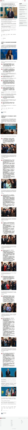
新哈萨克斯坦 (14, 34)
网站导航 (22, 421)
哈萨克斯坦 (8, 34)
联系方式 (22, 422)
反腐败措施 (12, 424)
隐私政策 (11, 422)
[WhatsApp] (3, 35)
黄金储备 (4, 34)
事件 (0, 421)
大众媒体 (11, 34)
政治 (0, 422)
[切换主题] (25, 0)
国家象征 (11, 423)
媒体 (6, 34)
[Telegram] (4, 35)
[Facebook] (6, 35)
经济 (0, 424)
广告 (21, 423)
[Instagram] (1, 35)
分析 (0, 423)
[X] (7, 35)
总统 (1, 34)
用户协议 (11, 421)
